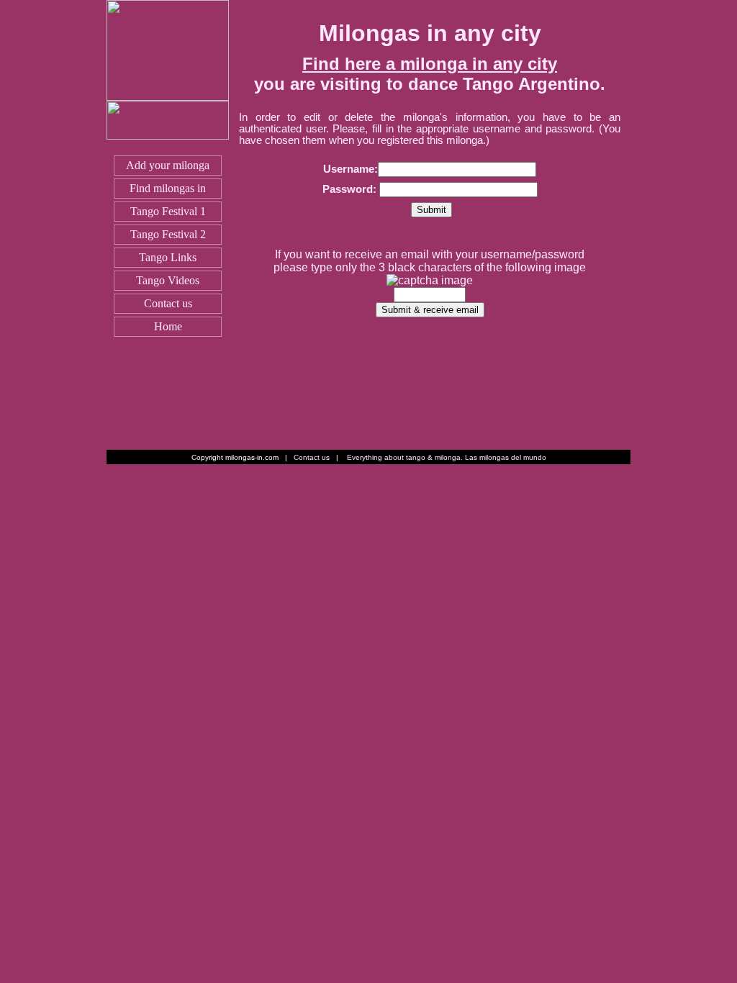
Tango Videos (167, 280)
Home (168, 326)
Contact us (168, 303)
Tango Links (167, 257)
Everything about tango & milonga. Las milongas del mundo (446, 457)
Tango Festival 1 (168, 211)
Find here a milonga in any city (429, 63)
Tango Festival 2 (168, 234)
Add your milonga (167, 165)
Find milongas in (168, 188)
